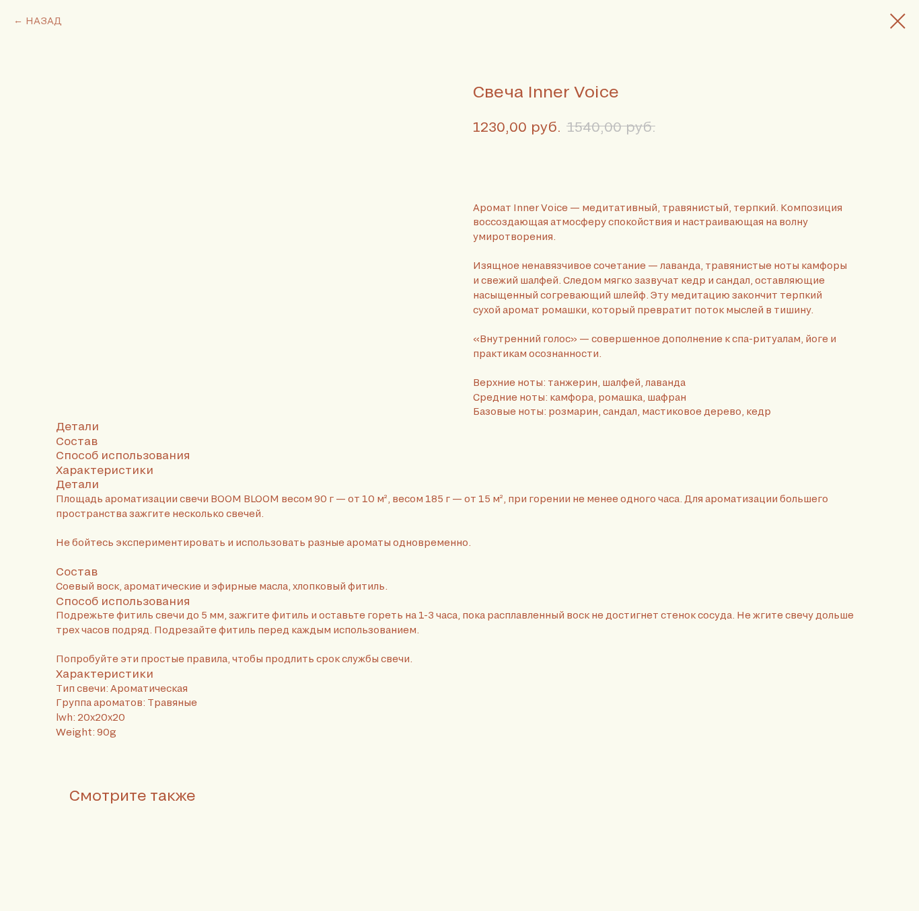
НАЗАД (44, 20)
